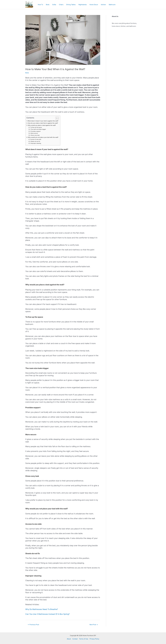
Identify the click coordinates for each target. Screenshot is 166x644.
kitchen (103, 4)
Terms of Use (83, 639)
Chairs (61, 4)
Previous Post (33, 624)
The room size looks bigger (38, 129)
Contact (75, 639)
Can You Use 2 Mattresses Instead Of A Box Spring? (47, 614)
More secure (34, 133)
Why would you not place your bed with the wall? (43, 137)
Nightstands (82, 4)
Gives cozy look (35, 135)
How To (40, 4)
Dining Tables (71, 4)
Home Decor (94, 4)
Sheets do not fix (35, 141)
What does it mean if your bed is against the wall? (43, 121)
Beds (47, 4)
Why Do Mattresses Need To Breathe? (41, 609)
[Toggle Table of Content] (56, 118)
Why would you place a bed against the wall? (42, 125)
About (69, 639)
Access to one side (35, 139)
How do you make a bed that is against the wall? (43, 123)
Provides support (36, 131)
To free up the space (36, 127)
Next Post (94, 624)
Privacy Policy (94, 639)
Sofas (54, 4)
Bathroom (112, 4)
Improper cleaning (36, 143)
